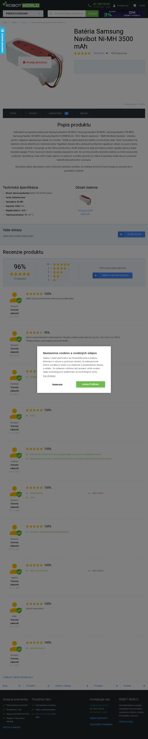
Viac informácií (49, 376)
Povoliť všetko (90, 384)
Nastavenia (57, 384)
